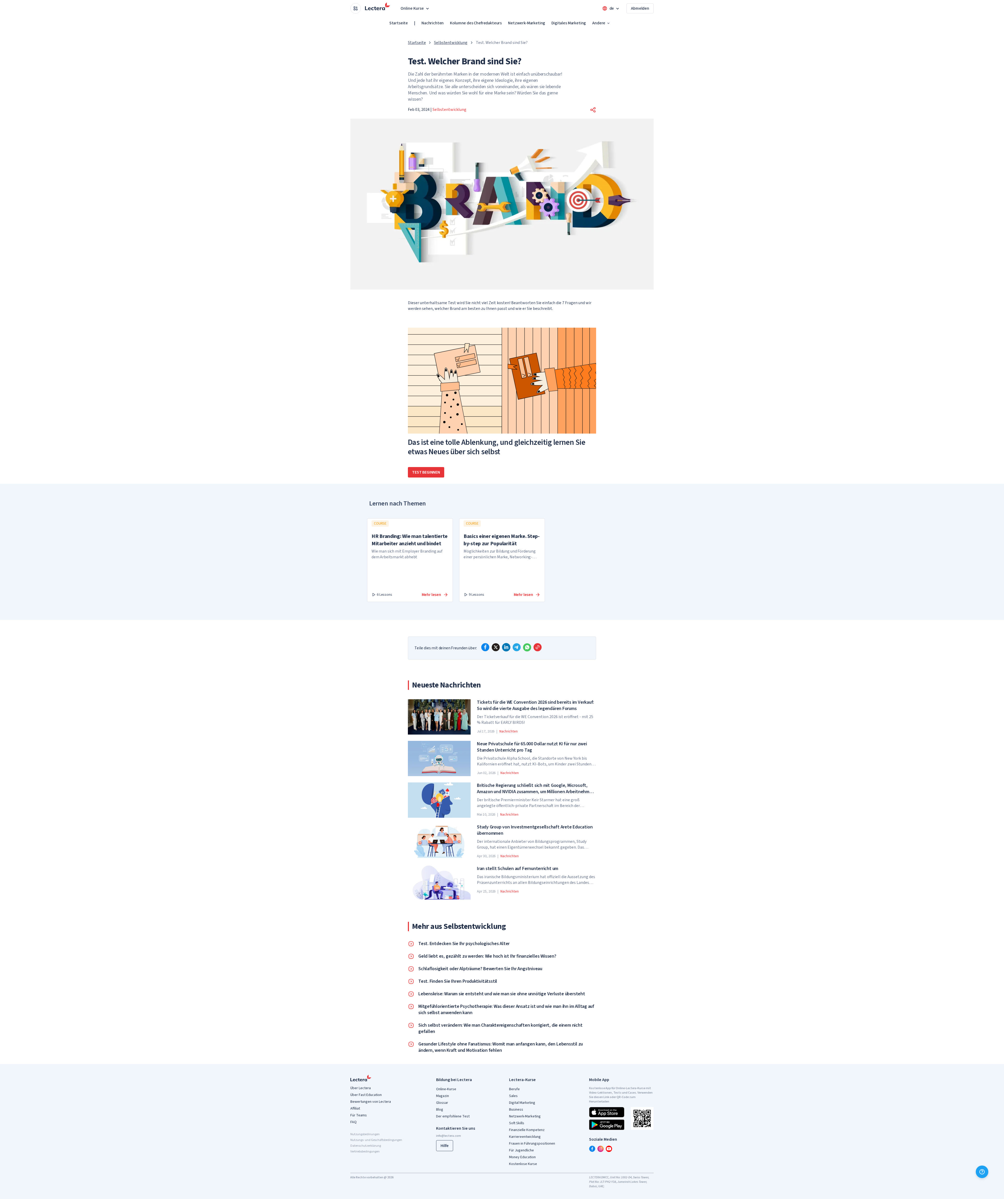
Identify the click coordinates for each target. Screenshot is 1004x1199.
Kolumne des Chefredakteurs (476, 23)
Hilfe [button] (445, 1146)
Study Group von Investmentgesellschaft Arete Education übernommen (534, 830)
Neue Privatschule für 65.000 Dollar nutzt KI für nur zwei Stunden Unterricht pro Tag (532, 747)
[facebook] (485, 647)
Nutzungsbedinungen (365, 1134)
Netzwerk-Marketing (526, 23)
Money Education (522, 1157)
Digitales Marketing (568, 23)
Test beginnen (426, 472)
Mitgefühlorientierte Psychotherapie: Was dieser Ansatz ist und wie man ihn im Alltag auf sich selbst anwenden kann (506, 1009)
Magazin (442, 1096)
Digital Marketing (522, 1102)
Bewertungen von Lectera (370, 1101)
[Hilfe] (982, 1172)
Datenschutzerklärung (365, 1146)
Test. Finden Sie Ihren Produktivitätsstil (457, 981)
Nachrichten (432, 23)
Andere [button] (598, 23)
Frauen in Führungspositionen (532, 1143)
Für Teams (358, 1115)
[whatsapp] (527, 647)
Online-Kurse (446, 1089)
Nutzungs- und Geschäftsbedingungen (376, 1140)
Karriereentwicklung (525, 1136)
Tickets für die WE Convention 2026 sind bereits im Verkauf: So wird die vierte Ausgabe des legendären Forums (535, 705)
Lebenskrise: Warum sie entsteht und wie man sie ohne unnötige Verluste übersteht (501, 994)
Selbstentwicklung (450, 43)
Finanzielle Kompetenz (527, 1130)
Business (516, 1109)
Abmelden (640, 8)
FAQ (353, 1122)
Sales (513, 1096)
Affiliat (355, 1108)
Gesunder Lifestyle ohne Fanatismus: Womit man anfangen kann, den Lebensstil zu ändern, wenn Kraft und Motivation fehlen (500, 1047)
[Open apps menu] (355, 8)
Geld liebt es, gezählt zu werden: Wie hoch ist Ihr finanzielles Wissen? (487, 956)
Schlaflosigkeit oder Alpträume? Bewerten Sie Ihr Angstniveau (480, 969)
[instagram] (600, 1149)
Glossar (442, 1102)
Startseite (398, 23)
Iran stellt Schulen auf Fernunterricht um (517, 869)
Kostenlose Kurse (523, 1164)
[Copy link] (537, 647)
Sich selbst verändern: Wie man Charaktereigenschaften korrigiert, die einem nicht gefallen (500, 1028)
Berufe (514, 1089)
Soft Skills (516, 1123)
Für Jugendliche (521, 1150)
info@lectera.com (448, 1136)
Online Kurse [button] (412, 8)
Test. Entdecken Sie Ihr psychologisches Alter (464, 944)
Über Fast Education (366, 1095)
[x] (496, 647)
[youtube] (609, 1149)
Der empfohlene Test (453, 1116)
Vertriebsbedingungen (365, 1151)
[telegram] (516, 647)
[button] (593, 110)
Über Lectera (360, 1088)
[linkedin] (506, 647)
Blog (439, 1109)
